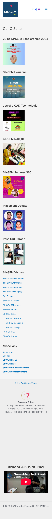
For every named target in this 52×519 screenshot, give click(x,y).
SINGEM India (9, 314)
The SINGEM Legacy (12, 291)
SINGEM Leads (10, 309)
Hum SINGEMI (9, 332)
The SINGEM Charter (12, 283)
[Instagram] (39, 9)
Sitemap (7, 356)
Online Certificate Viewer (26, 383)
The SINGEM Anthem (13, 287)
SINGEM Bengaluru (14, 323)
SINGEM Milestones (12, 305)
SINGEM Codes (10, 336)
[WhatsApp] (33, 9)
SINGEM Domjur (13, 327)
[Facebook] (36, 9)
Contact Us (8, 352)
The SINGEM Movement (14, 278)
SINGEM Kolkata (13, 318)
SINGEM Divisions (11, 300)
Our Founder (8, 296)
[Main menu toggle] (46, 9)
